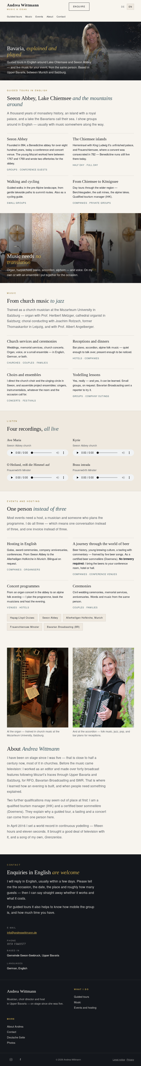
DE (123, 6)
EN (130, 6)
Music (28, 16)
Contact (61, 16)
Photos (11, 1042)
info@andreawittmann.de (22, 932)
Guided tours (14, 16)
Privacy (130, 1059)
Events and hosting (85, 1007)
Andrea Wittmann (23, 6)
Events (39, 16)
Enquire (79, 6)
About (50, 16)
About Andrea (15, 1026)
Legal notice (119, 1059)
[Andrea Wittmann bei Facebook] (20, 1060)
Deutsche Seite (16, 1037)
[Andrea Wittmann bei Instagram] (11, 1060)
